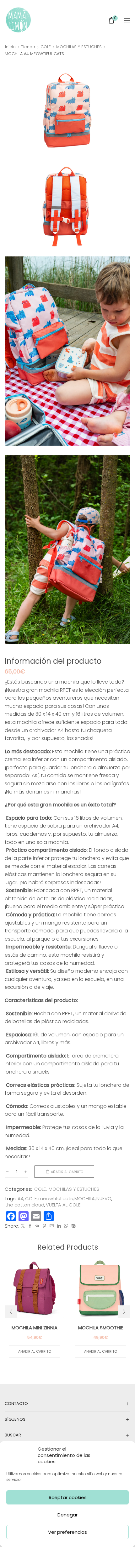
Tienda (28, 47)
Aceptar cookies (67, 1497)
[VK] (37, 1226)
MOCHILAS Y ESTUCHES (79, 47)
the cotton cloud (24, 1205)
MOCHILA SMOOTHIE (100, 1327)
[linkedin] (58, 1226)
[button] (11, 1311)
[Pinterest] (44, 1226)
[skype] (73, 1226)
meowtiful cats (55, 1198)
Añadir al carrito (67, 1171)
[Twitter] (22, 1226)
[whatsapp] (66, 1226)
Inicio (10, 47)
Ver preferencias (67, 1532)
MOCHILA (84, 1198)
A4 (21, 1198)
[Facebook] (30, 1226)
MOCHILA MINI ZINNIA (34, 1327)
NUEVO (103, 1198)
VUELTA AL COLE (63, 1205)
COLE (45, 47)
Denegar (67, 1514)
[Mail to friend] (51, 1226)
